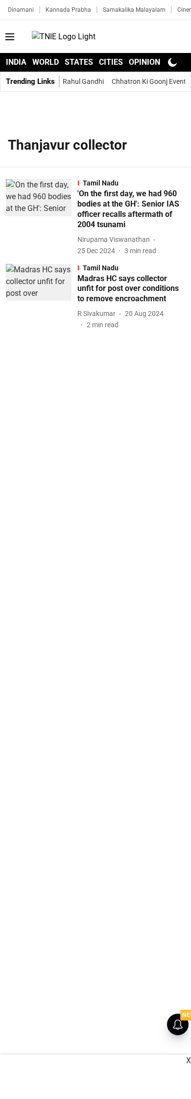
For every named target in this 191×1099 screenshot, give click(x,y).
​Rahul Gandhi (83, 81)
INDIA (16, 62)
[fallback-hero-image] (41, 217)
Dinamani (21, 9)
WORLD (45, 62)
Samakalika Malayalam (134, 9)
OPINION (144, 62)
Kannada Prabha (68, 9)
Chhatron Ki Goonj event (149, 81)
